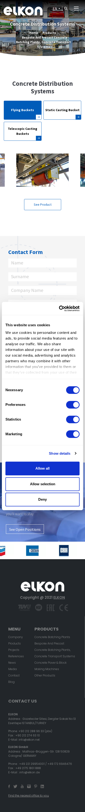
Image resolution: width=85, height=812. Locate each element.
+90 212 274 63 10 (27, 735)
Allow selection (42, 484)
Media (12, 669)
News (12, 663)
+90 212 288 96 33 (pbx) (35, 731)
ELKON (59, 597)
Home (33, 33)
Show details (59, 453)
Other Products (44, 675)
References (16, 656)
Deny (42, 499)
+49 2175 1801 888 (28, 768)
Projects (13, 650)
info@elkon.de (29, 772)
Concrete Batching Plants (52, 637)
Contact (14, 675)
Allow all (42, 468)
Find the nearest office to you (28, 796)
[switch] (73, 404)
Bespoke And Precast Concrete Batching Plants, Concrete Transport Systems (43, 42)
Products (49, 33)
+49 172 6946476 (59, 764)
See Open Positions (25, 529)
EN (55, 8)
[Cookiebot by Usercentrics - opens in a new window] (60, 308)
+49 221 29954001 (32, 764)
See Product (42, 204)
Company (15, 637)
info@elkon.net (29, 740)
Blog (11, 682)
